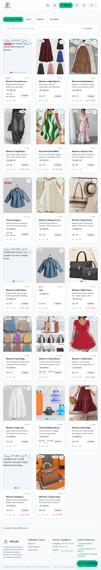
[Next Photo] (29, 56)
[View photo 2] (13, 72)
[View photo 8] (24, 72)
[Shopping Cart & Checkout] (77, 5)
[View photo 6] (21, 72)
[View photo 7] (22, 72)
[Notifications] (55, 5)
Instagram (80, 567)
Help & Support (34, 547)
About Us (31, 544)
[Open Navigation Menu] (93, 5)
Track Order (32, 550)
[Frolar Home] (7, 5)
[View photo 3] (15, 72)
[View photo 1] (11, 72)
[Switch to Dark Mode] (48, 5)
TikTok (88, 567)
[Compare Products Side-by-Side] (84, 5)
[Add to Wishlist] (28, 42)
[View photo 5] (19, 72)
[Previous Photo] (5, 56)
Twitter (95, 567)
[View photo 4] (17, 72)
